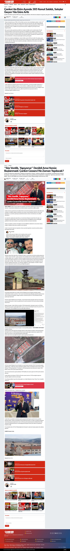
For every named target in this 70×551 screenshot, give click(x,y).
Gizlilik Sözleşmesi (12, 544)
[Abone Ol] (65, 17)
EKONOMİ (23, 4)
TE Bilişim (64, 547)
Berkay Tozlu (13, 119)
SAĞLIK (55, 52)
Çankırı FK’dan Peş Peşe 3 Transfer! (59, 40)
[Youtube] (56, 533)
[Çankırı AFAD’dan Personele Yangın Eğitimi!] (11, 141)
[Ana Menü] (65, 5)
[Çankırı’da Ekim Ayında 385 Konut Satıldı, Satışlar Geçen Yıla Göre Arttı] (24, 20)
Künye (5, 544)
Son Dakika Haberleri (39, 541)
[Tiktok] (57, 533)
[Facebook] (50, 533)
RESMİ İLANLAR (32, 4)
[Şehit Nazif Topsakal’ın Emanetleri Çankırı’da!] (11, 130)
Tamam (65, 549)
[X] (52, 533)
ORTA (35, 547)
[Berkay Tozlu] (7, 120)
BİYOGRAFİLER (17, 544)
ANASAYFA (6, 4)
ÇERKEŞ (15, 547)
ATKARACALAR (6, 547)
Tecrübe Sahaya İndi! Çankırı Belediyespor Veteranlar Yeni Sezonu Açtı (59, 45)
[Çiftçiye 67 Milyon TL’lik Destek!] (11, 506)
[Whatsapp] (59, 533)
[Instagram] (54, 533)
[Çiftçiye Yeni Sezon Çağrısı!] (38, 130)
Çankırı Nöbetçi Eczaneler (10, 539)
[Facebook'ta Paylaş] (54, 17)
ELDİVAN (18, 547)
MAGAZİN (42, 544)
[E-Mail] (11, 121)
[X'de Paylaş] (56, 17)
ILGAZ (21, 547)
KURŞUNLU (31, 547)
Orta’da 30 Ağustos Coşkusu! (37, 510)
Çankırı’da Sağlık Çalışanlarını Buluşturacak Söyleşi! (57, 54)
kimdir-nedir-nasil (32, 544)
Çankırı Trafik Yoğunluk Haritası (56, 539)
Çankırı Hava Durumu (25, 539)
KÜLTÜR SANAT (38, 544)
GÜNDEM (11, 4)
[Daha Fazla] (59, 17)
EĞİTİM (27, 4)
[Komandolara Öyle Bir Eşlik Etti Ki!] (11, 495)
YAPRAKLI (41, 547)
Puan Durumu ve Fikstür (9, 541)
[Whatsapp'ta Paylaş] (58, 17)
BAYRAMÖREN (11, 547)
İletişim (8, 544)
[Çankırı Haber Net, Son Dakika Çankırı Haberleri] (9, 1)
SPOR (19, 4)
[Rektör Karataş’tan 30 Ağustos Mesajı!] (24, 495)
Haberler (5, 165)
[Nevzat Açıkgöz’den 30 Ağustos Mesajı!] (38, 495)
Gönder (7, 525)
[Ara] (65, 1)
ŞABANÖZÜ (38, 547)
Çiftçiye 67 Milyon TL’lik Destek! (10, 510)
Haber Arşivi (54, 541)
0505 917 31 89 (28, 531)
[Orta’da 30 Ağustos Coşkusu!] (24, 130)
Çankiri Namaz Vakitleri (40, 539)
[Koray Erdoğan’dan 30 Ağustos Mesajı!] (38, 141)
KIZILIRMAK (24, 547)
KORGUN (28, 547)
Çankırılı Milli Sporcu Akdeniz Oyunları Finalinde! (58, 35)
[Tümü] (64, 192)
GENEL (25, 544)
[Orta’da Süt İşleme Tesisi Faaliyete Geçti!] (24, 141)
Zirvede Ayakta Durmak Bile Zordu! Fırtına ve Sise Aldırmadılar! (58, 59)
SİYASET (15, 4)
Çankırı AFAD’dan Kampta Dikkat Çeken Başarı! (58, 50)
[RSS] (61, 533)
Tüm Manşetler (23, 541)
